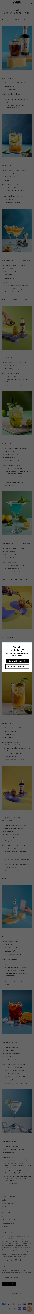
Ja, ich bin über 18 (17, 661)
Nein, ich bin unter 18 (17, 666)
